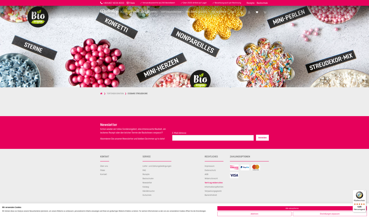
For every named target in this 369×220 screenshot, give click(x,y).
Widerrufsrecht (211, 178)
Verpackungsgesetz (213, 191)
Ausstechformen (129, 12)
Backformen (150, 12)
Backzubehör (219, 12)
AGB (206, 174)
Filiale (132, 3)
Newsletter (147, 182)
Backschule (262, 3)
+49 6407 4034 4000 (113, 3)
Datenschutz (210, 170)
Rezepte (250, 3)
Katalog (146, 187)
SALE (233, 12)
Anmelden (262, 137)
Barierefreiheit (211, 195)
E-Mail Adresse (179, 133)
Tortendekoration (171, 12)
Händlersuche (149, 191)
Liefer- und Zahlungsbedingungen (157, 166)
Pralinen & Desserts (197, 12)
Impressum (209, 166)
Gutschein (147, 195)
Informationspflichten (214, 187)
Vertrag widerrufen (214, 182)
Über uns (104, 166)
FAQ (144, 170)
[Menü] (364, 191)
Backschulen (148, 178)
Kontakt (103, 174)
